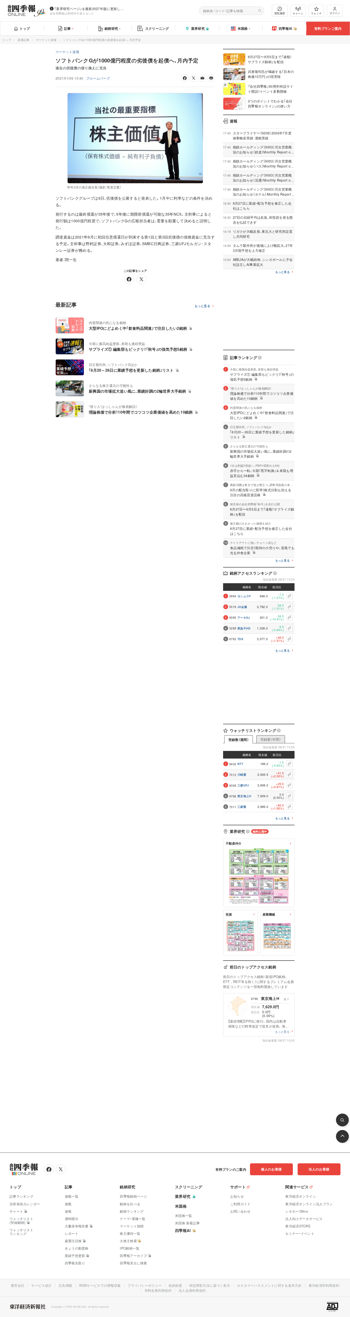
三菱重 (241, 807)
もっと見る (202, 306)
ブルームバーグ (98, 78)
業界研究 (198, 28)
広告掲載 (65, 1285)
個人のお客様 (271, 1169)
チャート (298, 13)
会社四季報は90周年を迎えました (72, 13)
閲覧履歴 (280, 13)
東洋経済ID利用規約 (324, 1285)
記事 (67, 28)
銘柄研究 (111, 28)
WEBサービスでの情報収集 (100, 1285)
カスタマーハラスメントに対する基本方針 (269, 1285)
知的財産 (175, 1285)
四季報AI (285, 28)
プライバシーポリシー (145, 1285)
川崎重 (241, 774)
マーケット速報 (46, 40)
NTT (240, 764)
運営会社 (17, 1285)
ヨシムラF (244, 596)
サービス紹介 (41, 1285)
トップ (25, 28)
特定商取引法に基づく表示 (209, 1285)
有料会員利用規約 (158, 1290)
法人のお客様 (319, 1169)
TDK (240, 639)
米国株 (243, 28)
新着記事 (23, 40)
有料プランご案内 (327, 28)
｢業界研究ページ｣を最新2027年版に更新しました (90, 8)
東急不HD (244, 628)
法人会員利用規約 (192, 1290)
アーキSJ (243, 617)
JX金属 (242, 607)
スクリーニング (157, 28)
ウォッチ (316, 13)
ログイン (335, 13)
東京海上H (244, 796)
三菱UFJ (243, 785)
